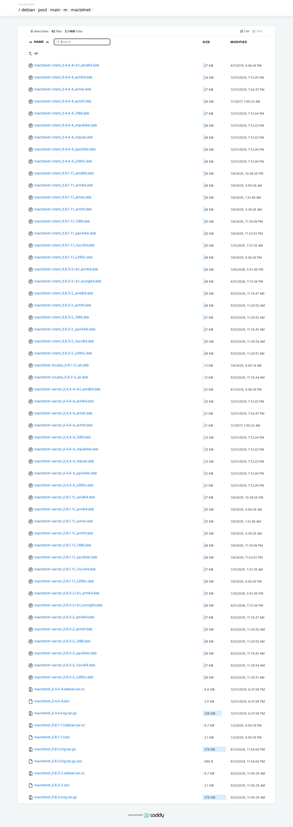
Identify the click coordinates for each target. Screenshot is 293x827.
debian (28, 10)
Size (206, 42)
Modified (239, 42)
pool (42, 10)
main (55, 10)
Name (39, 41)
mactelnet (81, 10)
